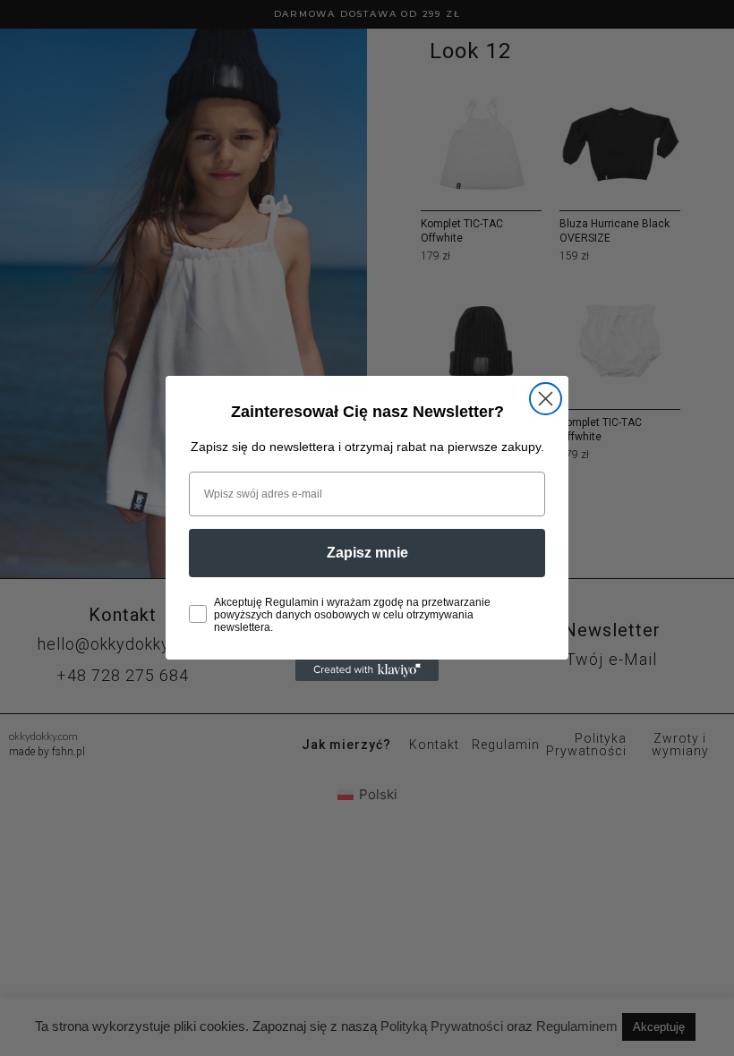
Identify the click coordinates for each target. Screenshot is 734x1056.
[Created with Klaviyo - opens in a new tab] (367, 670)
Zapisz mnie (367, 552)
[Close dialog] (545, 398)
